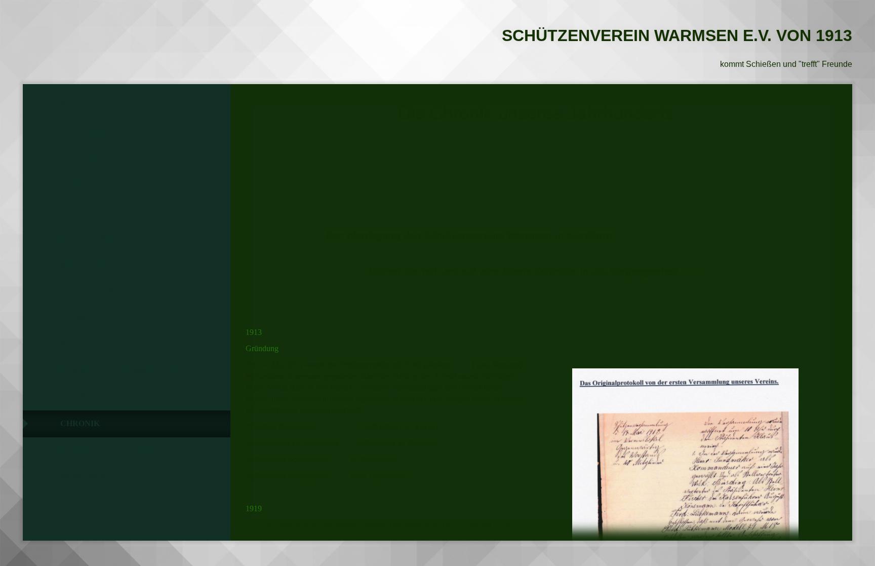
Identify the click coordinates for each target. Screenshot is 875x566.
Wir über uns (91, 158)
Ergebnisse (86, 237)
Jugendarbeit (93, 184)
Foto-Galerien (95, 290)
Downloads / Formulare (117, 370)
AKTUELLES (85, 131)
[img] (78, 33)
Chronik (80, 423)
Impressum (85, 477)
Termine (80, 211)
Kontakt (80, 343)
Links (73, 396)
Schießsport (91, 264)
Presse (76, 317)
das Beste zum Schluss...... (119, 450)
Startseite (85, 104)
